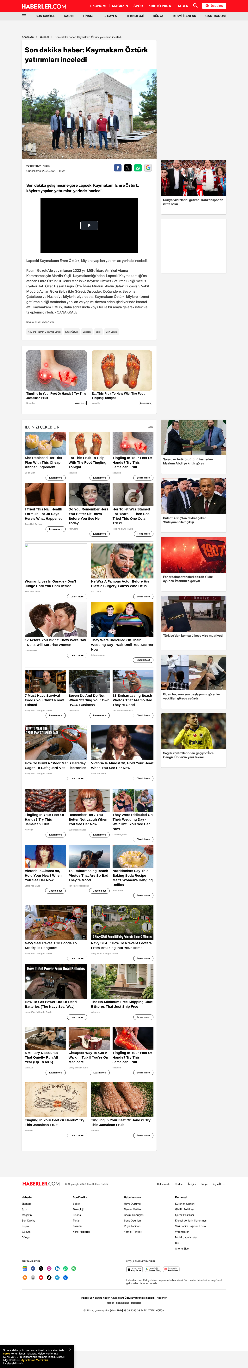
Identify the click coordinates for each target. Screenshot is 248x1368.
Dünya (25, 1237)
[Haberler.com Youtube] (41, 1277)
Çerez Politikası (184, 1214)
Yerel (98, 331)
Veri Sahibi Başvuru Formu (191, 1226)
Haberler (27, 1197)
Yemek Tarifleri (133, 1231)
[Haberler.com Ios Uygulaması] (134, 1269)
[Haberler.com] (41, 1184)
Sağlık (76, 1203)
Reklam (179, 1184)
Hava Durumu (132, 1203)
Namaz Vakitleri (133, 1209)
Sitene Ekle (182, 1248)
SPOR (138, 6)
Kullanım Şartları (185, 1203)
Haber (110, 1302)
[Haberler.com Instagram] (49, 1268)
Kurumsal (181, 1197)
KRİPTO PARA (159, 6)
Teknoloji (78, 1209)
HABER (182, 6)
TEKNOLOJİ (135, 16)
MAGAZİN (120, 6)
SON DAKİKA (45, 16)
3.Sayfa (26, 1231)
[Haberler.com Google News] (25, 1268)
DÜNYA (158, 16)
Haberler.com (132, 1197)
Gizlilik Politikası (184, 1209)
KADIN (69, 16)
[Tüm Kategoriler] (24, 16)
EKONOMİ (98, 6)
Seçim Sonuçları (134, 1214)
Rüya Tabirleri (132, 1226)
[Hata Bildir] (116, 1310)
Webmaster (182, 1231)
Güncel (44, 36)
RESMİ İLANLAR (184, 16)
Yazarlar (77, 1226)
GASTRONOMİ (215, 16)
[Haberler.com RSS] (25, 1277)
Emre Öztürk (71, 331)
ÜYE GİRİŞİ (217, 5)
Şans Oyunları (132, 1220)
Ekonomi (27, 1203)
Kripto (25, 1226)
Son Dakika (111, 331)
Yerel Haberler (81, 1231)
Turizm (77, 1220)
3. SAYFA (110, 16)
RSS (177, 1242)
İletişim (192, 1184)
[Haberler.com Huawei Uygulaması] (171, 1269)
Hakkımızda (163, 1184)
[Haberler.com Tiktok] (49, 1277)
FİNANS (88, 16)
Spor (25, 1209)
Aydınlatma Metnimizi (34, 1360)
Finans (77, 1214)
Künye (204, 1184)
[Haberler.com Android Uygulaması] (153, 1269)
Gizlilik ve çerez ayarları (96, 1310)
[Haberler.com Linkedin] (57, 1268)
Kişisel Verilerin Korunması (191, 1220)
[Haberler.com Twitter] (41, 1268)
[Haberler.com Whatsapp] (65, 1268)
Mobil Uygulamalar (186, 1237)
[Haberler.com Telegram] (57, 1277)
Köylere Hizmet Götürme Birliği (44, 331)
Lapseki (87, 331)
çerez (6, 1353)
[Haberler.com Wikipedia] (33, 1277)
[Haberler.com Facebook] (33, 1268)
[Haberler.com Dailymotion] (65, 1277)
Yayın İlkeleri (219, 1184)
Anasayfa (28, 36)
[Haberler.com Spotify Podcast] (74, 1268)
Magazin (27, 1214)
